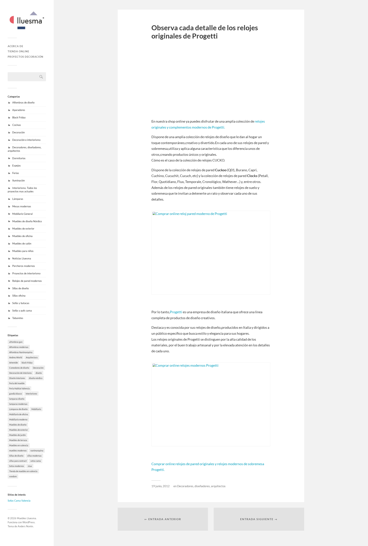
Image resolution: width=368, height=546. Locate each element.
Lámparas (17, 198)
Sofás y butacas (20, 303)
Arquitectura (32, 357)
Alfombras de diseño (23, 102)
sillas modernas (34, 455)
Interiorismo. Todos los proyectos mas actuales (22, 189)
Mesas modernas (21, 206)
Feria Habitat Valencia (19, 388)
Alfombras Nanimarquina (20, 352)
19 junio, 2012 (160, 486)
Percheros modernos (23, 265)
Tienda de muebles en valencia (23, 471)
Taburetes (17, 318)
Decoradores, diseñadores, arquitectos (201, 486)
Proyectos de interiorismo (26, 273)
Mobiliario (36, 409)
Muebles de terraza (18, 440)
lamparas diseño (16, 399)
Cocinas (16, 124)
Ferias (15, 173)
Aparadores (18, 109)
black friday (27, 362)
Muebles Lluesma (26, 518)
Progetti (176, 312)
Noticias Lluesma (21, 258)
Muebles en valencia (18, 445)
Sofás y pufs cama (22, 310)
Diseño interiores (17, 378)
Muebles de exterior (23, 228)
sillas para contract (18, 461)
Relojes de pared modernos (27, 280)
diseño (39, 373)
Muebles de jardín (17, 435)
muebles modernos (18, 450)
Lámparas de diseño (18, 409)
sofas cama (35, 461)
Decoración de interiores (20, 373)
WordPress (28, 522)
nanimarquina (36, 450)
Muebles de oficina (22, 236)
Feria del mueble (17, 383)
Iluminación (18, 180)
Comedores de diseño (19, 367)
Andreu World (15, 357)
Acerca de (15, 46)
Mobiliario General (22, 213)
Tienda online (18, 51)
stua (30, 466)
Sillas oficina (18, 295)
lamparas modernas (18, 404)
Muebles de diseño (17, 424)
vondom (13, 476)
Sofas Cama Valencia (19, 500)
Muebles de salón (21, 243)
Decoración (18, 132)
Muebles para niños (23, 251)
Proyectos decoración (25, 56)
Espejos (16, 165)
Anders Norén (25, 526)
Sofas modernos (16, 466)
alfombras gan (15, 342)
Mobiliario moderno (18, 419)
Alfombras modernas (18, 347)
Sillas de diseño (20, 288)
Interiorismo (31, 393)
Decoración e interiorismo (26, 139)
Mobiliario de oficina (18, 414)
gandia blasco (15, 393)
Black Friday (19, 117)
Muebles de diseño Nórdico (27, 221)
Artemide (13, 362)
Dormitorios (18, 158)
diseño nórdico (35, 378)
